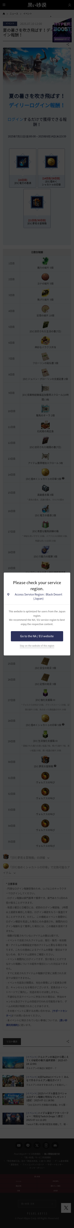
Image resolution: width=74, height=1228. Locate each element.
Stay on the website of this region (37, 645)
